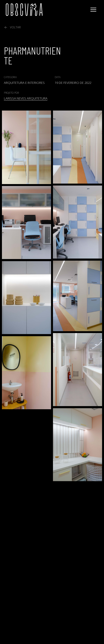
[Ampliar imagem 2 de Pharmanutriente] (77, 147)
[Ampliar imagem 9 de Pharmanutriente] (77, 444)
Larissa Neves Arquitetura (25, 98)
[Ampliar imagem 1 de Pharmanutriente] (26, 147)
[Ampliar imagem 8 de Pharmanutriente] (26, 372)
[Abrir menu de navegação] (93, 9)
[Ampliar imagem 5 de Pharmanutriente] (77, 295)
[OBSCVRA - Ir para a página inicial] (24, 9)
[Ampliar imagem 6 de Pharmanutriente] (26, 297)
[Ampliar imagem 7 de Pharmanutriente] (77, 369)
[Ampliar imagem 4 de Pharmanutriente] (26, 222)
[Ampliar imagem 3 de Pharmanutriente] (77, 222)
